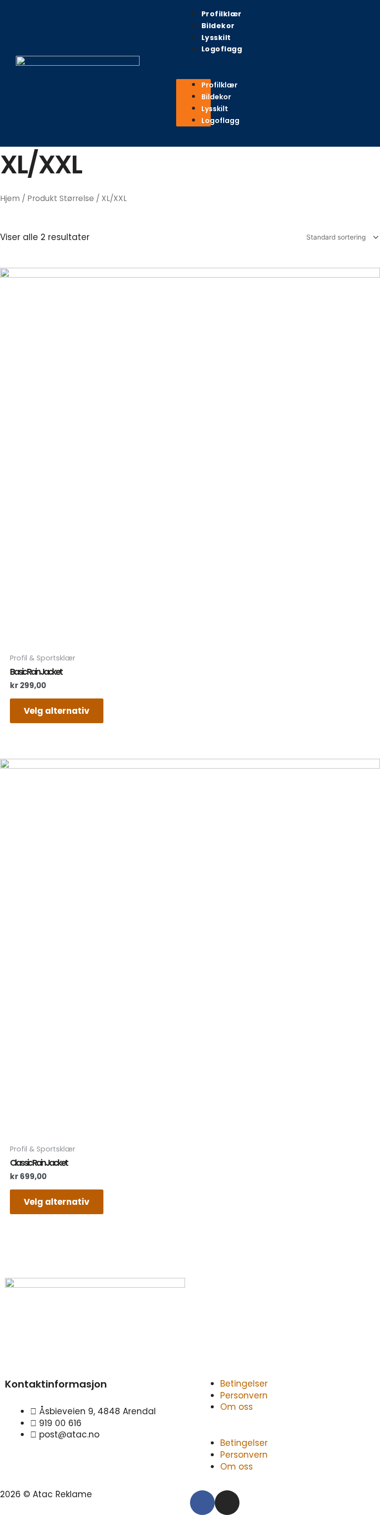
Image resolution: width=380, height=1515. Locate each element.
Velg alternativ (57, 711)
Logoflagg (221, 49)
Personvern (244, 1395)
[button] (193, 74)
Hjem (10, 198)
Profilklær (221, 14)
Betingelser (244, 1384)
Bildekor (218, 26)
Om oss (236, 1407)
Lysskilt (216, 37)
